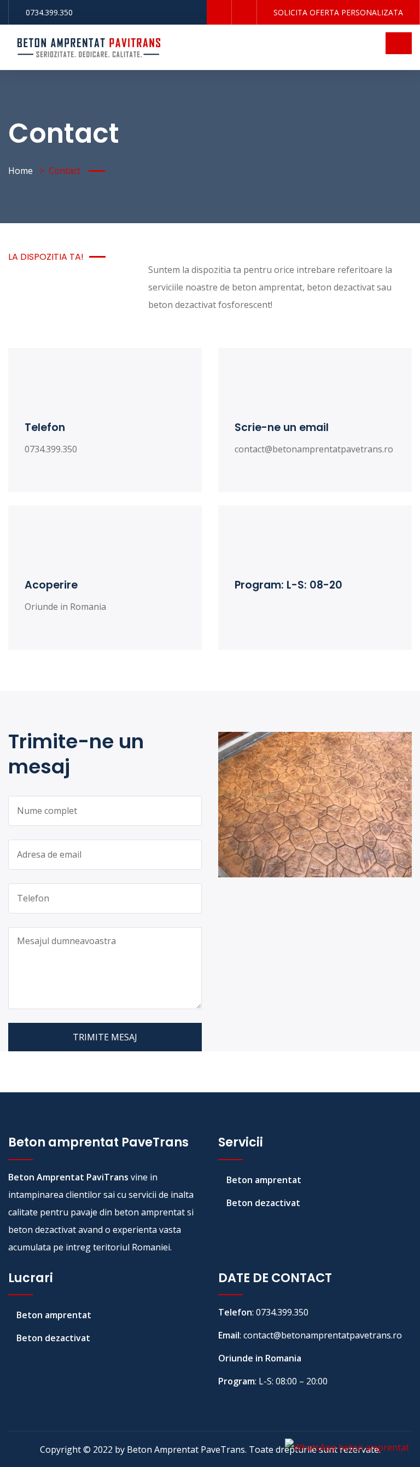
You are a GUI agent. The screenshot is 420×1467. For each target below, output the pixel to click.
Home (20, 171)
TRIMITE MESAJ (105, 1037)
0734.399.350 (49, 12)
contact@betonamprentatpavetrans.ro (314, 449)
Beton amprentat (263, 1180)
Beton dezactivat (263, 1203)
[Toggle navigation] (399, 43)
